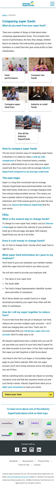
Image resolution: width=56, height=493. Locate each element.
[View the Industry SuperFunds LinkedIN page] (39, 449)
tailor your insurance (12, 387)
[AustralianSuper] (7, 423)
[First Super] (35, 434)
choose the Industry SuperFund (27, 205)
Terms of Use (23, 465)
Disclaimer (13, 461)
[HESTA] (35, 423)
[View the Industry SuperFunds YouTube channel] (24, 449)
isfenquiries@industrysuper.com (19, 477)
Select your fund (13, 394)
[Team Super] (21, 434)
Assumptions (28, 461)
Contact (37, 465)
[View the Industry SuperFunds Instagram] (32, 449)
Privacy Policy (43, 461)
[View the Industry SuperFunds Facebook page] (17, 449)
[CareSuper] (7, 434)
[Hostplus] (21, 423)
